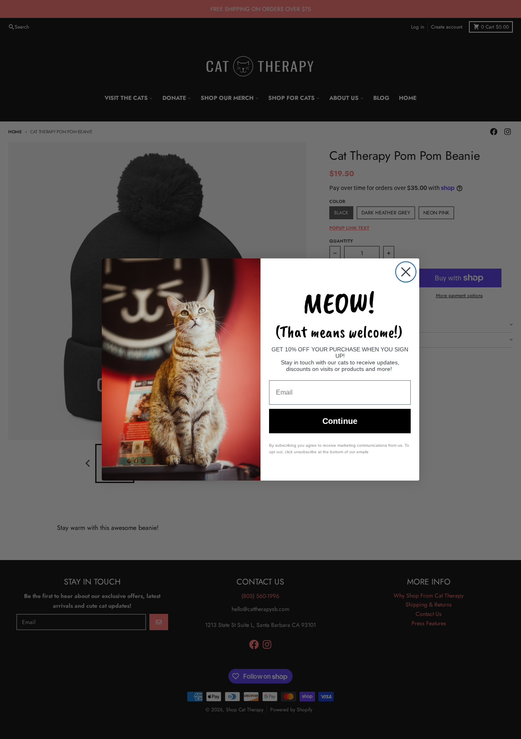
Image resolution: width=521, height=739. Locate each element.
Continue (339, 421)
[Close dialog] (406, 272)
